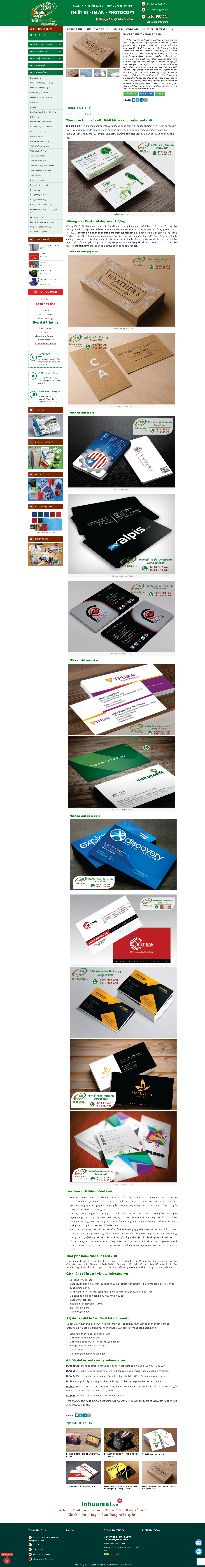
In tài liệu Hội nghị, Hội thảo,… (42, 87)
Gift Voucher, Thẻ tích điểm (41, 126)
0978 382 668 (157, 16)
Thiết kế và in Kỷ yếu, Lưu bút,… (43, 165)
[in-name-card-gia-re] (86, 73)
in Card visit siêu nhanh (104, 1260)
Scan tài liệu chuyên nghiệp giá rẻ (43, 222)
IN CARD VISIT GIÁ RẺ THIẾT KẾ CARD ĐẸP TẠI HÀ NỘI (121, 1455)
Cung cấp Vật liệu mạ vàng (40, 227)
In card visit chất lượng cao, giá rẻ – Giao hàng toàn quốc (159, 1487)
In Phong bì (34, 117)
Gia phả (33, 107)
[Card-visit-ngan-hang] (113, 73)
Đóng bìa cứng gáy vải (39, 185)
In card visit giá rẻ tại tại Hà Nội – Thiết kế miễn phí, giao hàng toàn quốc (120, 1487)
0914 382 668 (38, 1549)
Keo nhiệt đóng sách (38, 231)
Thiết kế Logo (35, 175)
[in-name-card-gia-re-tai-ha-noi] (93, 50)
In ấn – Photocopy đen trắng (41, 83)
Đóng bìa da (35, 190)
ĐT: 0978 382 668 (45, 332)
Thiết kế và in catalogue (39, 146)
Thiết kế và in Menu (38, 156)
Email (160, 93)
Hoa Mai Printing (45, 322)
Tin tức (159, 29)
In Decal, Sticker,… (37, 136)
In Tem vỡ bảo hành (38, 131)
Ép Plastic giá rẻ (36, 217)
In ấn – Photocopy (101, 29)
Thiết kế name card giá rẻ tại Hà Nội (81, 1486)
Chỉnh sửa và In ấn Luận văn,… (42, 97)
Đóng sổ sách (117, 29)
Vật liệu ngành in (133, 29)
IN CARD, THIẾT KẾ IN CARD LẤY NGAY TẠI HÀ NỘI (83, 1455)
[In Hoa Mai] (43, 13)
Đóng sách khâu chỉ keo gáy (41, 204)
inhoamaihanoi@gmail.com (157, 10)
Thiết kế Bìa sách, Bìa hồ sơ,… (42, 170)
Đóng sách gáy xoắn (38, 195)
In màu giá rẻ (35, 78)
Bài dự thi (34, 102)
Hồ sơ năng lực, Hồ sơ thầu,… (42, 92)
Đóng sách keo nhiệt (38, 199)
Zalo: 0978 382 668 (46, 314)
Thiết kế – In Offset (83, 29)
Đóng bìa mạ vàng (37, 180)
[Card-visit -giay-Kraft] (73, 73)
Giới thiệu (71, 29)
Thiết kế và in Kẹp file (38, 160)
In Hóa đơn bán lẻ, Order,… (41, 141)
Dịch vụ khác (148, 29)
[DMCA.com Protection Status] (111, 1554)
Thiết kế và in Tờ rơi (38, 151)
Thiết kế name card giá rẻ (153, 1454)
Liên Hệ (165, 29)
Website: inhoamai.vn (45, 339)
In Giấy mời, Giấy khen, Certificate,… (44, 112)
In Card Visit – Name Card (40, 122)
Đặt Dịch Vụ (131, 93)
